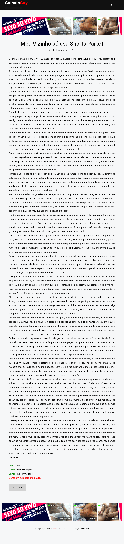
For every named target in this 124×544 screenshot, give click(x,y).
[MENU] (116, 4)
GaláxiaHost (83, 529)
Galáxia (51, 529)
